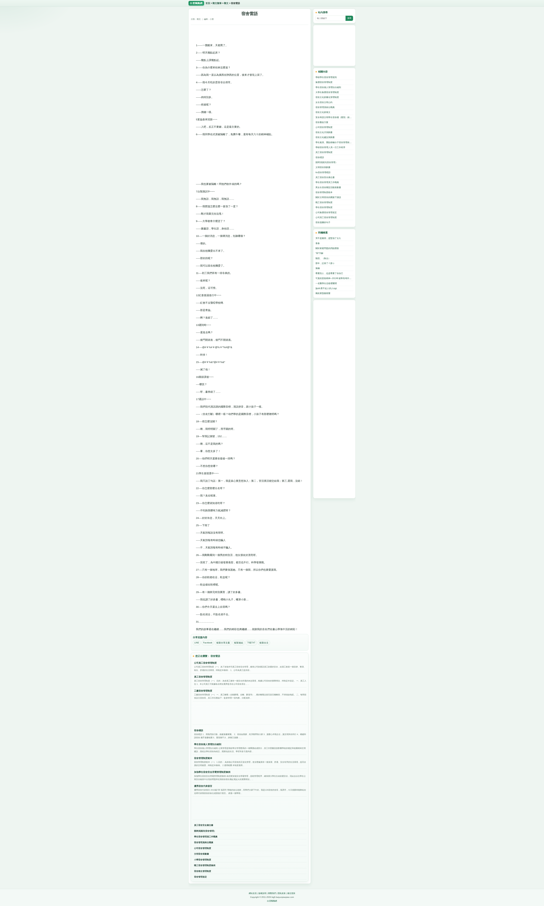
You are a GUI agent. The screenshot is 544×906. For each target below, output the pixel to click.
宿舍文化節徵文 (322, 112)
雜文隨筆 (217, 3)
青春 (317, 243)
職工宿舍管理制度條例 (204, 865)
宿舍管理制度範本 (323, 192)
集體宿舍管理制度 (323, 82)
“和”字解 (319, 253)
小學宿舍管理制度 (202, 859)
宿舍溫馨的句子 (322, 222)
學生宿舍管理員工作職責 (205, 836)
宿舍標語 (319, 157)
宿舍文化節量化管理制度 (327, 97)
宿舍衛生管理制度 (202, 871)
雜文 (226, 3)
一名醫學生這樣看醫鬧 (326, 283)
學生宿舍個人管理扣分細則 (328, 87)
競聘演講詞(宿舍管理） (205, 831)
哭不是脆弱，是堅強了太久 (328, 238)
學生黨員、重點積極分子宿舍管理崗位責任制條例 (334, 142)
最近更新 (291, 893)
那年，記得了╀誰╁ (325, 263)
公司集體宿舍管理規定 (326, 212)
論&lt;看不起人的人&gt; (326, 288)
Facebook (207, 643)
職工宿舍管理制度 (323, 202)
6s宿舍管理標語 (323, 172)
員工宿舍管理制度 (323, 152)
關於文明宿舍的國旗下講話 (328, 197)
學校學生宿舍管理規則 (326, 77)
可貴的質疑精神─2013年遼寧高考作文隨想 (334, 278)
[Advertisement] (250, 33)
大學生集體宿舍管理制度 (327, 92)
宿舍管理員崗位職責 (203, 842)
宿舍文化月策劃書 (323, 132)
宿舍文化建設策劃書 (325, 137)
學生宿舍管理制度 (323, 207)
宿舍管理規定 (200, 877)
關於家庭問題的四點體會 (327, 248)
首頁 (208, 3)
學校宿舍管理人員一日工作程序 (330, 147)
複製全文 (263, 643)
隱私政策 (282, 893)
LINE (196, 643)
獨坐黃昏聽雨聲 (322, 293)
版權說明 (262, 893)
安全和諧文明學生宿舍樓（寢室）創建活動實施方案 (334, 117)
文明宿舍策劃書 (201, 854)
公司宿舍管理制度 (202, 848)
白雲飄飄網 (272, 901)
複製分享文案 (223, 643)
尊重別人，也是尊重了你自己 (329, 273)
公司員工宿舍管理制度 (326, 217)
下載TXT (251, 643)
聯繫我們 (272, 893)
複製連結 (238, 643)
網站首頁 (253, 893)
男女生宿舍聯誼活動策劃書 (328, 187)
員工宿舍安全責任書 (203, 825)
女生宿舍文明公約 (323, 102)
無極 (317, 268)
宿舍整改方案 (321, 122)
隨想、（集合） (322, 258)
